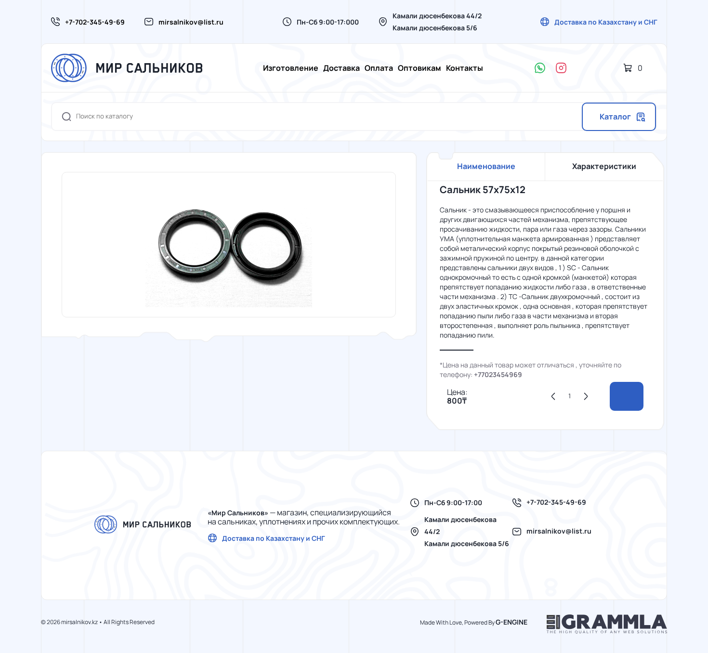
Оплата (379, 68)
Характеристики (604, 166)
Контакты (464, 68)
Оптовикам (419, 68)
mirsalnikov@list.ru (190, 21)
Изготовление (290, 68)
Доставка (341, 68)
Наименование (486, 166)
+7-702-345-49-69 (95, 21)
